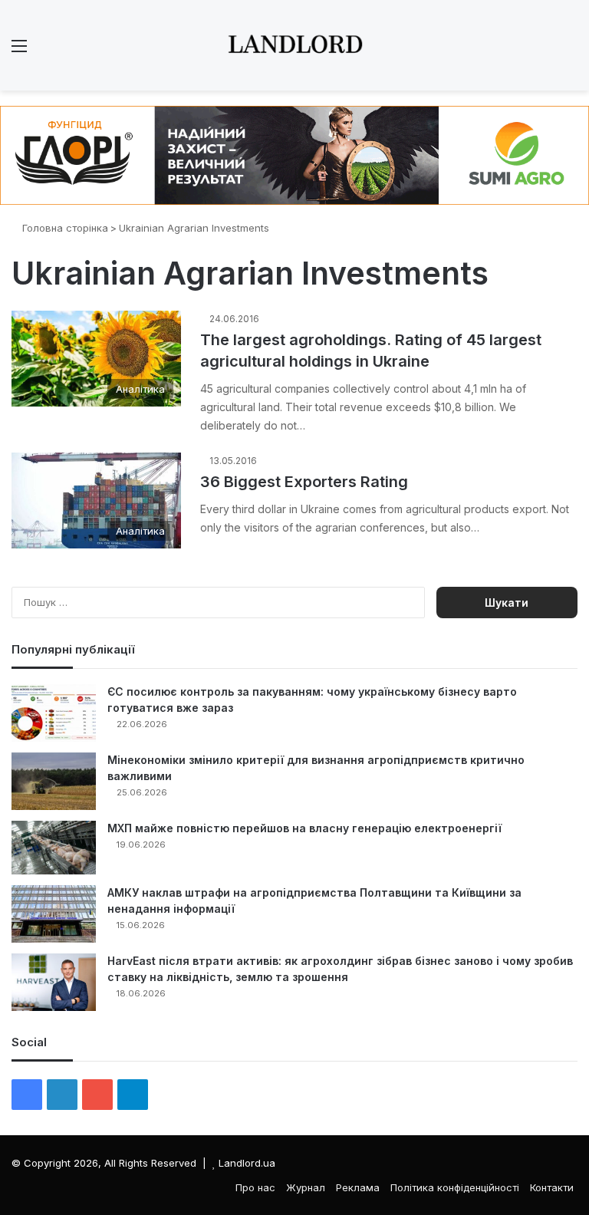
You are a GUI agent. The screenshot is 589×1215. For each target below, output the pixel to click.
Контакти (552, 1187)
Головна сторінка (63, 228)
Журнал (305, 1187)
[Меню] (19, 51)
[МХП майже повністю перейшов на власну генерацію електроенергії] (54, 847)
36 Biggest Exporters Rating (304, 481)
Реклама (358, 1187)
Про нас (255, 1187)
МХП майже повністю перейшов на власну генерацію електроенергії (304, 828)
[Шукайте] (569, 51)
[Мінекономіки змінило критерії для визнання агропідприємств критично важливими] (54, 781)
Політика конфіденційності (454, 1187)
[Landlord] (294, 45)
